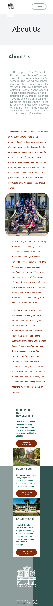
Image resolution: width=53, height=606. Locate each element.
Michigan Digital (20, 603)
